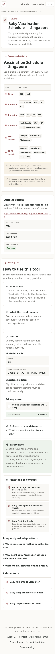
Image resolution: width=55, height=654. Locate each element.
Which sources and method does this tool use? (26, 545)
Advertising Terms (39, 636)
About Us (12, 636)
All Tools (25, 4)
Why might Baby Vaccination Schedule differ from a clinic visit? (24, 556)
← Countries (13, 18)
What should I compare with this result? (26, 565)
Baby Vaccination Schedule (27, 12)
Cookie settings (27, 647)
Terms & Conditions (36, 642)
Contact (23, 636)
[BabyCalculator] (3, 4)
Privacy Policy (16, 642)
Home (3, 12)
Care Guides (38, 4)
